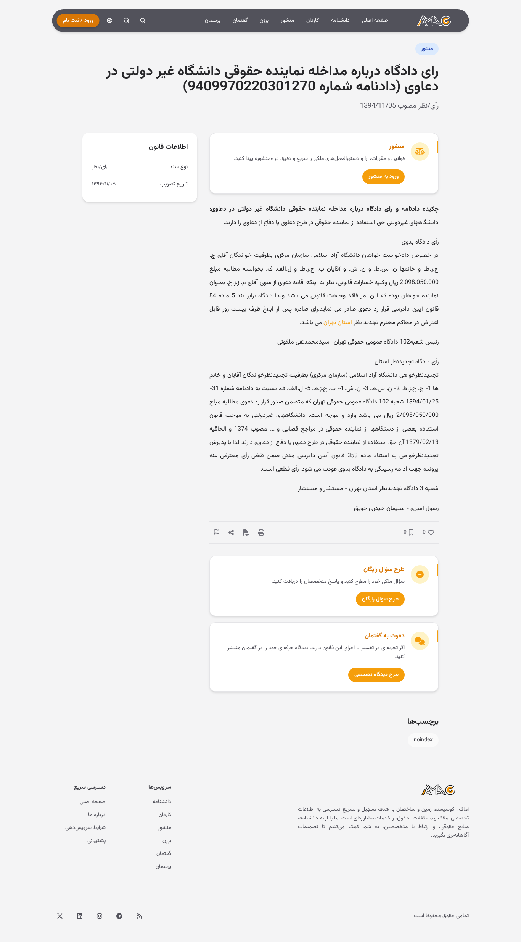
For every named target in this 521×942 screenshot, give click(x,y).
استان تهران (337, 322)
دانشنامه (340, 20)
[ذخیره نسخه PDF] (246, 532)
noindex (423, 740)
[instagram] (99, 916)
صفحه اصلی (375, 20)
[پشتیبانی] (126, 20)
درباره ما (97, 815)
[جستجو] (143, 20)
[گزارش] (216, 532)
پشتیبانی (96, 841)
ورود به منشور (383, 177)
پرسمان (212, 20)
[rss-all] (139, 916)
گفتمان (240, 20)
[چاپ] (261, 532)
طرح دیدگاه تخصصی (376, 675)
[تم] (109, 20)
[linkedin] (79, 916)
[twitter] (60, 916)
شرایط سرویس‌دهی (85, 828)
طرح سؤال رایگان (380, 599)
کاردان (312, 20)
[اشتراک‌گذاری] (231, 532)
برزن (264, 20)
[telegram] (119, 916)
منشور (287, 20)
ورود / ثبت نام (78, 20)
